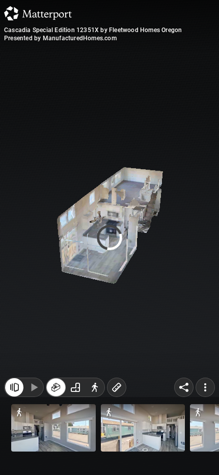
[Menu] (205, 387)
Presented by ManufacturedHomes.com (60, 38)
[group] (75, 387)
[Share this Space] (184, 387)
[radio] (56, 387)
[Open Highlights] (14, 387)
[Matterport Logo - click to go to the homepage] (38, 13)
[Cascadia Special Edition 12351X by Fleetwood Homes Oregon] (109, 237)
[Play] (33, 387)
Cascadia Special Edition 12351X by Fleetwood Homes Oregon (93, 30)
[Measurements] (116, 387)
